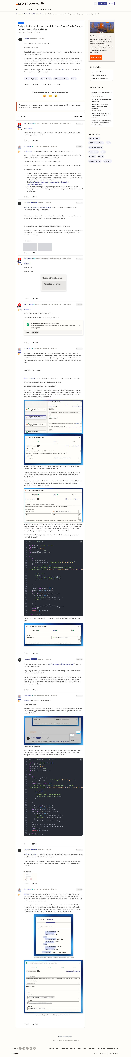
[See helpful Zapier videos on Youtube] (34, 1048)
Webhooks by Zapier (61, 79)
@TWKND (28, 128)
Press (79, 1048)
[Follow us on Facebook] (20, 1048)
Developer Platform (68, 1048)
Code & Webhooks (35, 14)
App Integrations (113, 1048)
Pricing (51, 1048)
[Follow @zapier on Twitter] (31, 1048)
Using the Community (99, 75)
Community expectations (100, 78)
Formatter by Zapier (96, 147)
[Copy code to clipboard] (81, 541)
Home (18, 14)
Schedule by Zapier (31, 79)
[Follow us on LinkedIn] (23, 1048)
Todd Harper (27, 146)
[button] (102, 3)
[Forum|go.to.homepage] (31, 3)
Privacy (115, 1053)
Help (57, 1048)
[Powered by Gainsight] (65, 1037)
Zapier (73, 79)
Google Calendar (95, 161)
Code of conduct (97, 72)
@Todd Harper (46, 207)
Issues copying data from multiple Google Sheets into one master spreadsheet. (100, 106)
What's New (44, 9)
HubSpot (92, 156)
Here (62, 70)
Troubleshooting (96, 110)
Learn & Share (31, 9)
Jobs (84, 1048)
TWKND (26, 38)
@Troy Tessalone (31, 207)
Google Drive (93, 152)
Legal (109, 1053)
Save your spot (96, 57)
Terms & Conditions (58, 1040)
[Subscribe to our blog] (27, 1048)
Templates (101, 1048)
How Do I (94, 117)
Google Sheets (46, 79)
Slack (103, 152)
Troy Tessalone (28, 123)
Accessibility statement (72, 1040)
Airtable (101, 156)
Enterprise (91, 1048)
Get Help (19, 9)
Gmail (108, 143)
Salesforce (107, 161)
